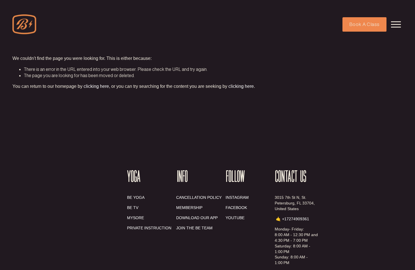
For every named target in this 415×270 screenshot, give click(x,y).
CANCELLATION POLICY (199, 197)
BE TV (132, 207)
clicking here (96, 86)
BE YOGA (136, 197)
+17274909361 (295, 219)
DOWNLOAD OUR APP (197, 217)
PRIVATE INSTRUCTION (149, 228)
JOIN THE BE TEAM (194, 228)
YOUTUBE (235, 217)
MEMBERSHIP (189, 207)
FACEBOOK (236, 207)
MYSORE (135, 217)
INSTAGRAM (237, 197)
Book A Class (364, 24)
